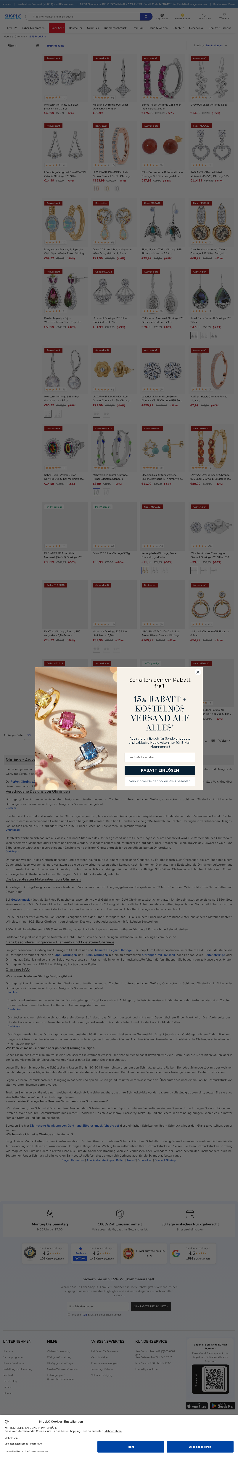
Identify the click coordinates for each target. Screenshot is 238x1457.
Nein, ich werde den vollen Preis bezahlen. (160, 781)
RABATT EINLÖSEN (160, 770)
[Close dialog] (198, 672)
